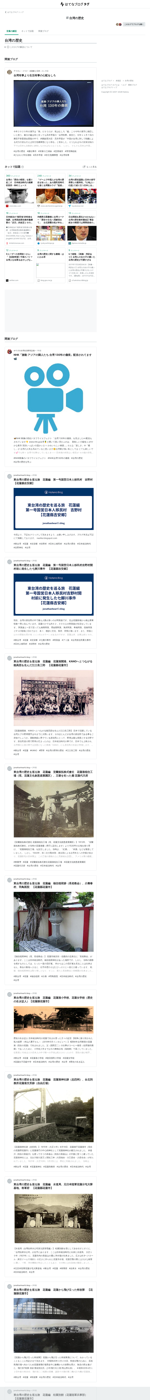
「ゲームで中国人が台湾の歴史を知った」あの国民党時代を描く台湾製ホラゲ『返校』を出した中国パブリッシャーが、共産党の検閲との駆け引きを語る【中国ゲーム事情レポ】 (50, 182)
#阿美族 (56, 640)
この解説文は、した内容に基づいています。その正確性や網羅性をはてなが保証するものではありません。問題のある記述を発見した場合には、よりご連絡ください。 (18, 47)
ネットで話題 (27, 31)
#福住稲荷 (35, 976)
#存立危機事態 (51, 155)
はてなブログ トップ (15, 12)
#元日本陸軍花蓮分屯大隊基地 (28, 1268)
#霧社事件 (31, 151)
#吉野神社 (18, 547)
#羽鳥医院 (53, 976)
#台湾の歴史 (19, 151)
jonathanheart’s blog (22, 475)
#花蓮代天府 (19, 865)
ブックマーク (13, 175)
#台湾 (27, 547)
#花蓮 (25, 543)
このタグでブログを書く (134, 24)
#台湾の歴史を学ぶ (22, 462)
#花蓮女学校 (68, 1058)
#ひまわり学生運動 (22, 155)
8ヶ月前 (45, 71)
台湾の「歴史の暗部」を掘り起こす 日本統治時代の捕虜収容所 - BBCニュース (19, 182)
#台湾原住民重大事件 (81, 640)
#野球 (41, 750)
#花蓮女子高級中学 (22, 1062)
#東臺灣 (17, 862)
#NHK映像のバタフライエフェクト (30, 458)
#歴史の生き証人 (77, 1062)
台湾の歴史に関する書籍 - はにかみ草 (50, 255)
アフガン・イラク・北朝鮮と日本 (27, 71)
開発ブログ (132, 85)
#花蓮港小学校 (37, 1058)
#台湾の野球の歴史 (55, 750)
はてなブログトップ (109, 87)
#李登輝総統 (70, 151)
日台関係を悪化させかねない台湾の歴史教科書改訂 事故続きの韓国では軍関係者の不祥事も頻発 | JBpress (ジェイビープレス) (82, 219)
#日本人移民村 (55, 543)
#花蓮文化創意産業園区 (75, 862)
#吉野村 (43, 543)
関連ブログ (43, 31)
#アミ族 (65, 640)
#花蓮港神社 (36, 1166)
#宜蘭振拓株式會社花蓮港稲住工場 (46, 862)
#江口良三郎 (71, 750)
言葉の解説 (11, 31)
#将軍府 (63, 1268)
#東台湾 (17, 543)
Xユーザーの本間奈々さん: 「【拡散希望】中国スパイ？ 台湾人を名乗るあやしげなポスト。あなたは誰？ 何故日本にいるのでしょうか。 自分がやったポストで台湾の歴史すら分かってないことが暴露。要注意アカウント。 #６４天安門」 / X (19, 257)
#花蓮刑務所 (49, 1166)
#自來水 (72, 1268)
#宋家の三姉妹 (45, 151)
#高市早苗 (38, 155)
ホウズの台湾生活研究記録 (24, 350)
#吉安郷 (34, 543)
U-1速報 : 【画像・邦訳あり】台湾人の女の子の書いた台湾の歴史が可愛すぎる (82, 257)
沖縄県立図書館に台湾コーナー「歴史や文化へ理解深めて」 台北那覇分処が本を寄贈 (50, 219)
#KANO (33, 750)
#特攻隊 (34, 1377)
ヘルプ (123, 85)
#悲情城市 (58, 151)
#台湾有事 (64, 155)
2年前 (34, 475)
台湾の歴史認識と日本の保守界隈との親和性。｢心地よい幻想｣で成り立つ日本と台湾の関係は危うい (82, 182)
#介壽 (44, 976)
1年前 (39, 350)
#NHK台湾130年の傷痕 (58, 458)
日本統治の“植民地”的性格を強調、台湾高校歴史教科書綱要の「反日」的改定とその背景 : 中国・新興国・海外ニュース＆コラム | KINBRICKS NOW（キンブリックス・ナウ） (19, 219)
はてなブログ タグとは (110, 85)
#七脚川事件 (45, 640)
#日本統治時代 (84, 543)
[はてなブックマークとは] (22, 166)
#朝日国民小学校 (53, 1058)
